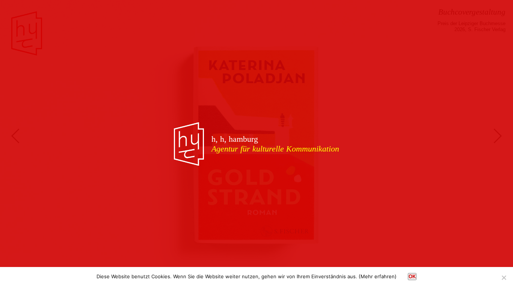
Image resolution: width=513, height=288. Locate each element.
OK (412, 276)
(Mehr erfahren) (378, 276)
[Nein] (503, 277)
